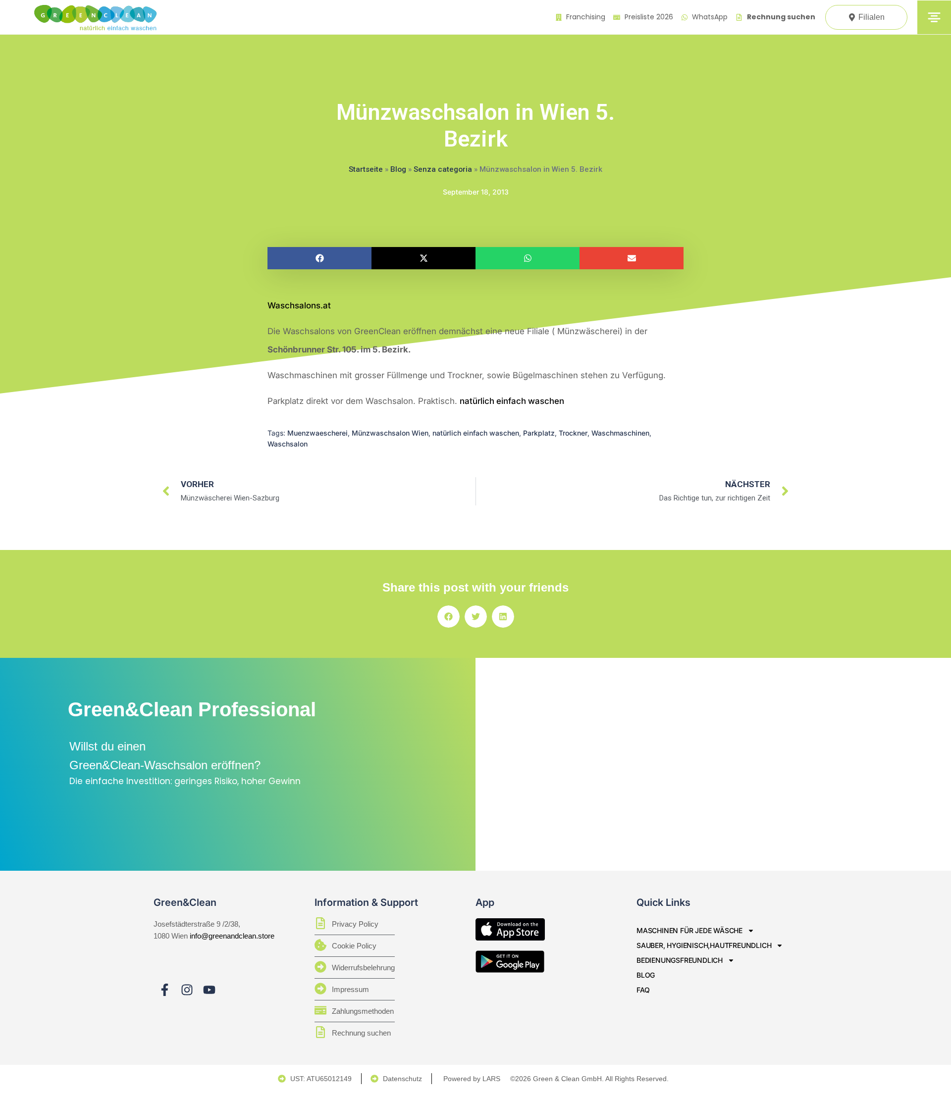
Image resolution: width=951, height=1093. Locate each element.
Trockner (573, 433)
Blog (398, 169)
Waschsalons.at (299, 305)
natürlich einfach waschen (512, 401)
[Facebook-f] (165, 990)
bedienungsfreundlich (679, 960)
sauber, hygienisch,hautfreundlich (703, 945)
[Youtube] (209, 990)
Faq (642, 990)
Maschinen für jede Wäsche (689, 930)
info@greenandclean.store (232, 936)
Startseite (366, 169)
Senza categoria (443, 169)
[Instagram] (187, 990)
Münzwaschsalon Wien (390, 433)
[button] (319, 258)
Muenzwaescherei (317, 433)
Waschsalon (287, 444)
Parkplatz (539, 433)
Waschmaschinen (620, 433)
